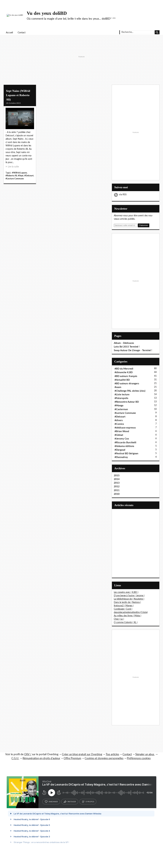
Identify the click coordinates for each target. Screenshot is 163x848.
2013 (117, 483)
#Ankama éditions (124, 446)
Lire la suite (13, 167)
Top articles (112, 754)
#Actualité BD (122, 380)
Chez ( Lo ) (119, 619)
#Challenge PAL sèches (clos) (130, 391)
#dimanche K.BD (124, 372)
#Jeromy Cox (122, 439)
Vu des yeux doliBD (47, 13)
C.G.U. (15, 758)
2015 (117, 475)
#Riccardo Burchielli (125, 442)
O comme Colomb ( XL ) (126, 622)
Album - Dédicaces (124, 343)
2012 (117, 486)
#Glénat (119, 435)
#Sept (20, 176)
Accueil (9, 33)
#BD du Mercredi (124, 369)
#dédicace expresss (125, 428)
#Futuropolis (121, 398)
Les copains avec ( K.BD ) (126, 592)
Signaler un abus (145, 754)
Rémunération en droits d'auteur (41, 758)
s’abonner (53, 802)
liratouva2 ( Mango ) (124, 606)
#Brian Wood (122, 431)
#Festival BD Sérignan (126, 453)
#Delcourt (29, 176)
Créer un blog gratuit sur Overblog (82, 754)
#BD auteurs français (126, 376)
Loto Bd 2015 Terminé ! (126, 347)
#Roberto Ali (11, 176)
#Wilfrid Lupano (19, 173)
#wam (118, 387)
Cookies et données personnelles (104, 758)
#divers (119, 420)
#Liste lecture (122, 394)
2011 (117, 490)
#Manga (119, 405)
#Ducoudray (121, 457)
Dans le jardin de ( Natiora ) (127, 602)
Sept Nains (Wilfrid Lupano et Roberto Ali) (18, 95)
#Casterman (121, 409)
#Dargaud (120, 450)
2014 (117, 479)
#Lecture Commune (15, 179)
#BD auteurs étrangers (127, 383)
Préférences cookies (139, 758)
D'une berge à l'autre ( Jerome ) (129, 596)
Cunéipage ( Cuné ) (123, 609)
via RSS (123, 194)
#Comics (119, 424)
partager (71, 802)
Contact (21, 33)
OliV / (27, 754)
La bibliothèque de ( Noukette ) (129, 599)
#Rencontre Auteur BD (127, 402)
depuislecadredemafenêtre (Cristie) (131, 612)
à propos (90, 802)
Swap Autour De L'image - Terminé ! (133, 350)
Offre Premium (72, 758)
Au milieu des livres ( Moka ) (127, 616)
